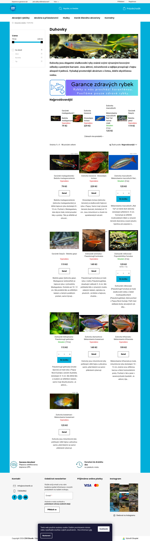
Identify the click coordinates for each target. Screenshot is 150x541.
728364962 (21, 491)
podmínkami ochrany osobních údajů (57, 504)
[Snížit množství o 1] (117, 193)
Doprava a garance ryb (20, 2)
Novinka (28, 58)
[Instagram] (20, 497)
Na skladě (28, 50)
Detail (64, 193)
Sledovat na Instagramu (125, 515)
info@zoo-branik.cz (25, 486)
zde (90, 530)
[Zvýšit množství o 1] (129, 193)
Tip (28, 61)
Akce (28, 54)
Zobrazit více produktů (93, 136)
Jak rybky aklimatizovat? (40, 2)
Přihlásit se (52, 510)
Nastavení (46, 536)
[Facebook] (14, 497)
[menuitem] (21, 18)
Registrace (132, 1)
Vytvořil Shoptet (132, 538)
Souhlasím (103, 529)
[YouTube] (25, 497)
